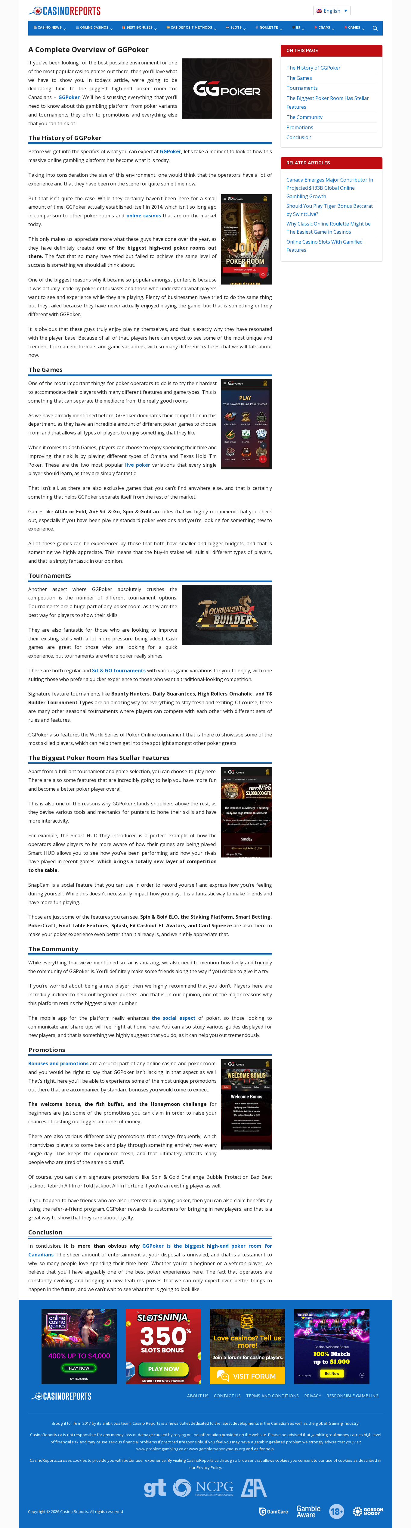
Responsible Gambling (352, 1396)
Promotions (299, 127)
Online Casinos (93, 28)
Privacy (312, 1396)
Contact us (227, 1396)
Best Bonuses (139, 28)
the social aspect (174, 1018)
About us (198, 1396)
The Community (304, 117)
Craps (323, 28)
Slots (236, 28)
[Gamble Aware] (305, 1511)
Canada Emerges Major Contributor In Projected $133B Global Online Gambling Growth (329, 187)
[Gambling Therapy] (364, 1511)
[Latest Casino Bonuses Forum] (247, 1346)
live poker (137, 465)
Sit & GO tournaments (119, 670)
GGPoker (170, 151)
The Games (299, 78)
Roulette (268, 28)
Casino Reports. (75, 1511)
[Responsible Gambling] (333, 1511)
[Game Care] (274, 1511)
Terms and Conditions (272, 1396)
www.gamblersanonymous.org (217, 1449)
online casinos (143, 215)
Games (353, 28)
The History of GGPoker (313, 67)
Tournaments (302, 88)
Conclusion (298, 137)
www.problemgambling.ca (159, 1449)
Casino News (49, 28)
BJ (297, 28)
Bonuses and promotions (58, 1063)
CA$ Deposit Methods (191, 28)
